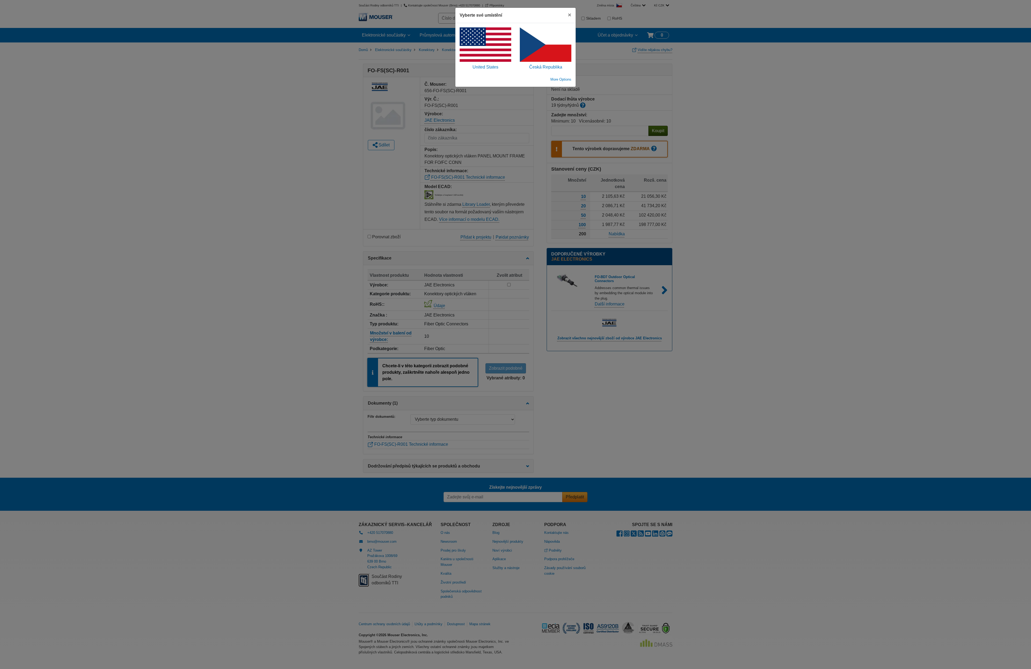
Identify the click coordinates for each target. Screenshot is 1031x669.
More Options (560, 79)
